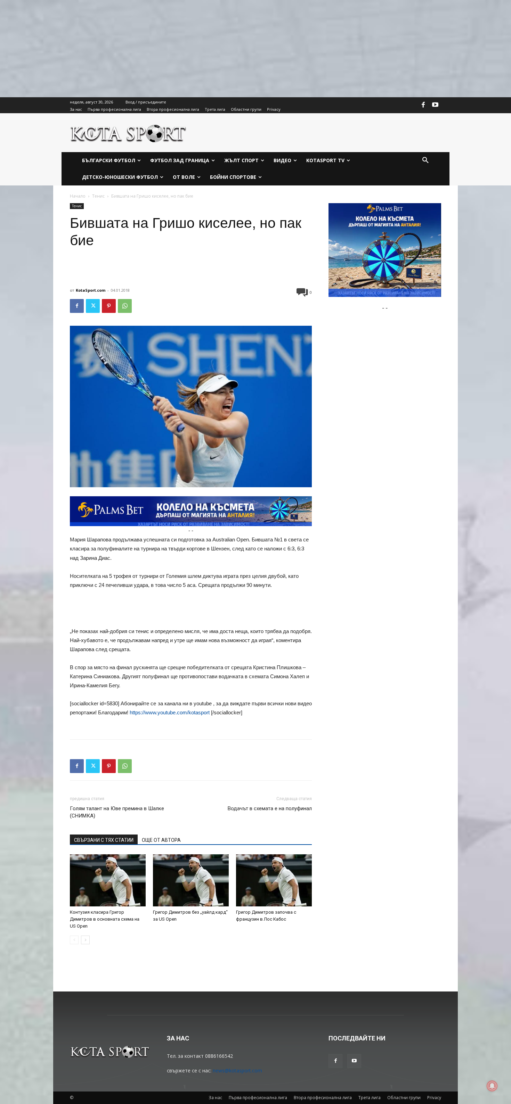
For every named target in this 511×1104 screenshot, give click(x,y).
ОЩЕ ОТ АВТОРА (161, 840)
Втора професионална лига (323, 1098)
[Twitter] (93, 306)
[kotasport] (128, 132)
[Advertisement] (208, 48)
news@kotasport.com (237, 1070)
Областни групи (404, 1098)
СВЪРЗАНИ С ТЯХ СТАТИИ (103, 840)
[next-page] (85, 940)
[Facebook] (423, 105)
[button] (425, 160)
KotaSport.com (90, 290)
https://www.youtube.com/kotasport (170, 712)
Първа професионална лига (258, 1098)
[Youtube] (435, 105)
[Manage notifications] (492, 1085)
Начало (78, 196)
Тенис (98, 196)
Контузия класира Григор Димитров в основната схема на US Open (104, 919)
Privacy (434, 1098)
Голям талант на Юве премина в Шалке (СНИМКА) (117, 812)
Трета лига (369, 1098)
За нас (215, 1098)
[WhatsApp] (125, 306)
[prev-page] (74, 940)
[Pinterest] (109, 306)
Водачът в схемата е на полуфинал (270, 808)
